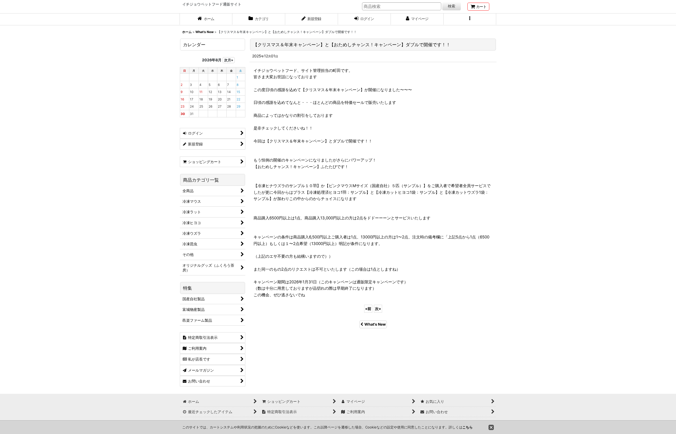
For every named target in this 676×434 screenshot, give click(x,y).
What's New (375, 324)
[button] (470, 19)
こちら (467, 427)
